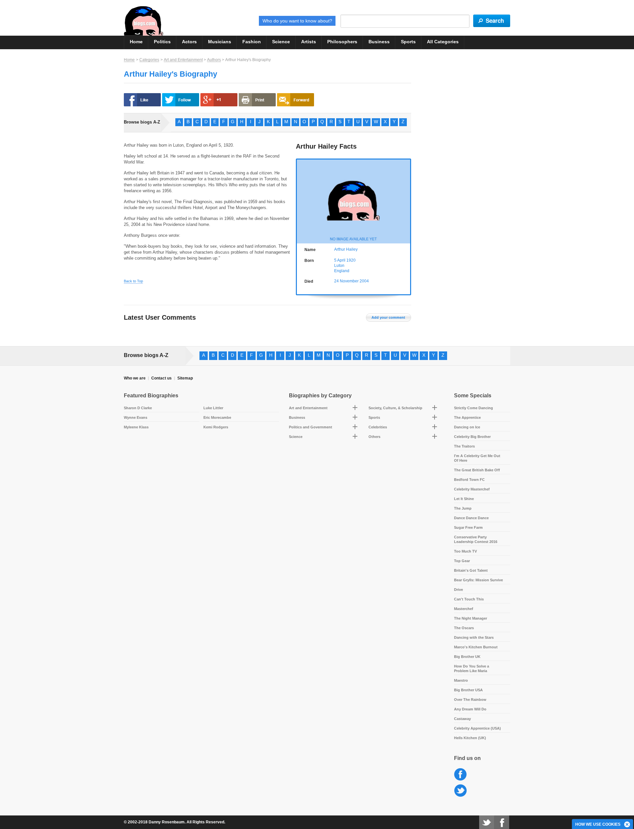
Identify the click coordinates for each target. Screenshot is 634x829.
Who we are (135, 378)
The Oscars (464, 628)
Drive (458, 590)
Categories (149, 59)
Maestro (461, 680)
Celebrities (378, 427)
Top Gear (462, 561)
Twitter (460, 790)
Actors (189, 41)
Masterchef (463, 609)
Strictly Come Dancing (473, 408)
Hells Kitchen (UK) (470, 738)
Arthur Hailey (346, 249)
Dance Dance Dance (471, 518)
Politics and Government (310, 427)
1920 (351, 260)
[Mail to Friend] (295, 99)
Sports (408, 41)
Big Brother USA (468, 690)
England (341, 271)
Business (379, 41)
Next (406, 200)
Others (374, 437)
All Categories (443, 41)
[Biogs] (143, 21)
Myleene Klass (136, 427)
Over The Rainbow (470, 700)
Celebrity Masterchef (472, 489)
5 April (339, 260)
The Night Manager (470, 618)
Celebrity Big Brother (472, 437)
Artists (308, 41)
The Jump (463, 508)
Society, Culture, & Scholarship (395, 408)
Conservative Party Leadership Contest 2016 (475, 539)
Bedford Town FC (469, 480)
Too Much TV (465, 551)
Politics (162, 41)
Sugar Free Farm (468, 527)
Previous (300, 200)
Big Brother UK (467, 657)
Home (136, 41)
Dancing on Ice (467, 427)
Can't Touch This (469, 599)
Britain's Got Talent (471, 570)
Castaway (462, 719)
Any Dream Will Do (470, 709)
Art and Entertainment (183, 59)
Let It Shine (464, 499)
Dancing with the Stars (474, 637)
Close (627, 824)
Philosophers (342, 41)
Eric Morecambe (217, 417)
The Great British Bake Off (477, 470)
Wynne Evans (135, 417)
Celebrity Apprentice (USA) (477, 728)
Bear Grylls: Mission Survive (478, 580)
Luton (339, 265)
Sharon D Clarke (138, 408)
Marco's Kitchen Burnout (476, 647)
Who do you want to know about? (297, 20)
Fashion (251, 41)
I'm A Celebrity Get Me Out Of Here (477, 458)
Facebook (460, 774)
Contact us (161, 378)
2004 (364, 281)
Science (281, 41)
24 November (346, 281)
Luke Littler (213, 408)
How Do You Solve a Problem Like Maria (471, 668)
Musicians (219, 41)
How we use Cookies (597, 824)
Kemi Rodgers (215, 427)
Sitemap (185, 378)
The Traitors (464, 446)
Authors (214, 59)
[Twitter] (486, 822)
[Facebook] (501, 822)
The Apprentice (467, 417)
